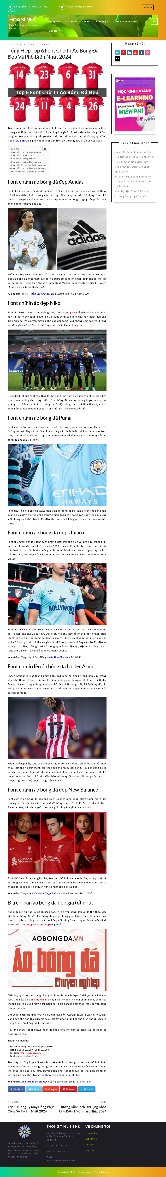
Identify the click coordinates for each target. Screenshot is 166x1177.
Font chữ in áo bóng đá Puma (23, 158)
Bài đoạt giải (102, 21)
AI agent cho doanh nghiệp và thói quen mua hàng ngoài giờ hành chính (133, 181)
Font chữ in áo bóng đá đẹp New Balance (29, 168)
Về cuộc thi (148, 7)
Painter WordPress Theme (93, 1172)
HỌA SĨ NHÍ (22, 19)
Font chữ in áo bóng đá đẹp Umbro (26, 162)
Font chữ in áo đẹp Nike (21, 155)
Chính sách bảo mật (126, 21)
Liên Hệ (53, 30)
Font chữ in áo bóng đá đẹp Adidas (26, 152)
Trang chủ (54, 21)
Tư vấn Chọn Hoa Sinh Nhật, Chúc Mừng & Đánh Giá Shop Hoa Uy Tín (132, 166)
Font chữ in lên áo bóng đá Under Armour (29, 165)
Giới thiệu (71, 21)
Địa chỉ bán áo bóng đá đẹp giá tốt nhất (28, 171)
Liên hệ (89, 1150)
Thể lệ (85, 21)
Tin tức (89, 1144)
